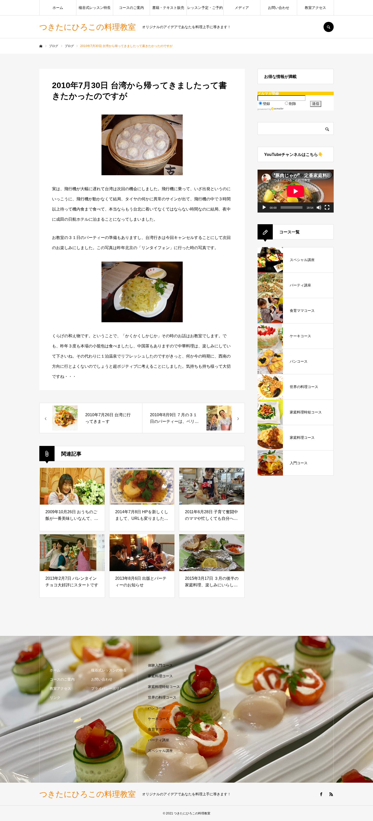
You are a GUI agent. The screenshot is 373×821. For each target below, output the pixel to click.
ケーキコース (158, 719)
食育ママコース (160, 729)
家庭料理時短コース (164, 687)
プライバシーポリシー (109, 688)
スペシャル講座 (160, 751)
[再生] (264, 207)
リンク (55, 698)
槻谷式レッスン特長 (95, 8)
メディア (242, 8)
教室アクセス (315, 8)
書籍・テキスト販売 (168, 8)
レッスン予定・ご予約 (205, 8)
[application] (296, 191)
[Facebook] (321, 794)
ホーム (58, 8)
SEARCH (329, 27)
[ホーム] (40, 46)
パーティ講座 (158, 740)
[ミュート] (318, 207)
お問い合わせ (278, 8)
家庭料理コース (160, 676)
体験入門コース (160, 665)
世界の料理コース (162, 697)
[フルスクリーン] (327, 207)
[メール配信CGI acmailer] (277, 109)
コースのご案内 (131, 8)
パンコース (157, 708)
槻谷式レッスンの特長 (109, 670)
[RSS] (331, 794)
